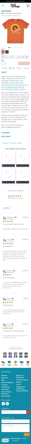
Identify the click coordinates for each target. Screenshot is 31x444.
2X (23, 57)
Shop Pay (18, 15)
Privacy (18, 382)
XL (19, 57)
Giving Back (5, 387)
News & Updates (7, 382)
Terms (18, 384)
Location (4, 385)
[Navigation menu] (3, 6)
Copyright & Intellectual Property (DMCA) (22, 389)
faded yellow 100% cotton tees (16, 85)
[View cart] (27, 6)
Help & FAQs (5, 396)
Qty (2, 60)
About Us (4, 378)
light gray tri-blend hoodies (15, 89)
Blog (3, 380)
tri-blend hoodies (11, 87)
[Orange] (3, 52)
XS (3, 57)
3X (27, 57)
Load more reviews (15, 348)
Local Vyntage (15, 438)
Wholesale (5, 389)
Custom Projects (22, 380)
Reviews (4, 375)
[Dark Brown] (7, 52)
